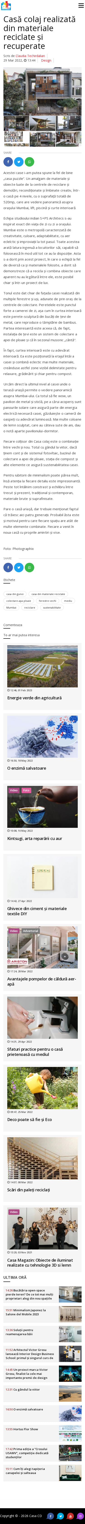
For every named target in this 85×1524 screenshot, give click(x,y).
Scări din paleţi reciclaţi (28, 1189)
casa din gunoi (15, 594)
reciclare (29, 607)
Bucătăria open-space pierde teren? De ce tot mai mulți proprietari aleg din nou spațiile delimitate (29, 1296)
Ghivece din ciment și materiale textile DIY (37, 911)
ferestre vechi (47, 600)
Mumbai (11, 607)
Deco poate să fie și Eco (29, 1119)
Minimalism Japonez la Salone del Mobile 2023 (26, 1312)
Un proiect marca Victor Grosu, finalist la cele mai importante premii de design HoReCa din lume (27, 1376)
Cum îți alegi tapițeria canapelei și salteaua (25, 1471)
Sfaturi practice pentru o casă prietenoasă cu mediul (35, 1051)
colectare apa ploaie (18, 600)
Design (46, 60)
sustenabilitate (52, 607)
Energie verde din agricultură (34, 697)
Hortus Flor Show (22, 1429)
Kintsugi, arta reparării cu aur (34, 838)
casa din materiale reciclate (48, 594)
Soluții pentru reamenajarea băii (19, 1332)
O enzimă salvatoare (26, 768)
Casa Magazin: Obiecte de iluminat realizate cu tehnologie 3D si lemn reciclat (40, 1265)
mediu (68, 600)
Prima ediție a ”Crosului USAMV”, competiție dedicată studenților (27, 1453)
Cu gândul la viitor (23, 1389)
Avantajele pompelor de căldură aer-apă (41, 981)
